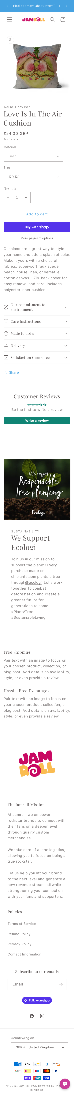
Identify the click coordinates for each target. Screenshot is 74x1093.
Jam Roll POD (28, 1085)
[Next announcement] (66, 6)
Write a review (37, 420)
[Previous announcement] (8, 6)
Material (10, 147)
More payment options (37, 238)
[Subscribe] (61, 984)
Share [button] (14, 372)
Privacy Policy (20, 944)
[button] (9, 19)
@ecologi (33, 582)
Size (7, 167)
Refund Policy (19, 934)
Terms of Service (22, 924)
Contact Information (24, 954)
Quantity (10, 188)
